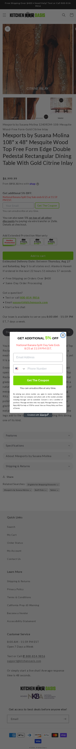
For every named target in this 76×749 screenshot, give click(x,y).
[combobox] (19, 368)
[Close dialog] (62, 335)
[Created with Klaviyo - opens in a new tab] (38, 415)
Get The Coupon (38, 380)
